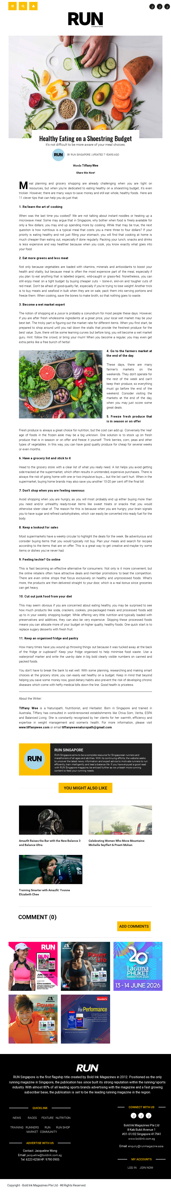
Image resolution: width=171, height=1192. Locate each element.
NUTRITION (63, 1117)
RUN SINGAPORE (80, 154)
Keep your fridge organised (78, 652)
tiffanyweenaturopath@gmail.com (87, 727)
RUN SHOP (63, 1127)
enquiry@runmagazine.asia (145, 1146)
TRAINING (17, 1127)
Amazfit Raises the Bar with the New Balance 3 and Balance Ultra (49, 843)
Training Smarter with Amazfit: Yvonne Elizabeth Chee (44, 892)
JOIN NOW (146, 1167)
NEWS (17, 1117)
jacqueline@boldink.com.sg (44, 1155)
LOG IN (132, 1167)
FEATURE (47, 1117)
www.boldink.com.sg (141, 1138)
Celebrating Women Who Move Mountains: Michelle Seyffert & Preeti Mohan (117, 843)
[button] (23, 6)
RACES (32, 1117)
